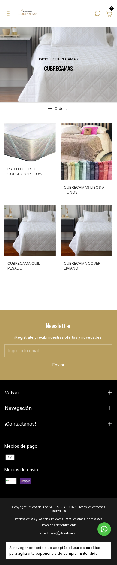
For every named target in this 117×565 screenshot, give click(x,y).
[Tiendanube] (58, 533)
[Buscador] (97, 14)
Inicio (43, 59)
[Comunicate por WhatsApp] (104, 529)
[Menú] (9, 14)
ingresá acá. (95, 519)
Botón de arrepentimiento (58, 525)
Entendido (89, 553)
